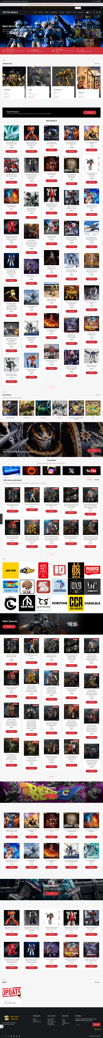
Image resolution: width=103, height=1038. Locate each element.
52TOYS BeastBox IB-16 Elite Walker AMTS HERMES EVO (31, 339)
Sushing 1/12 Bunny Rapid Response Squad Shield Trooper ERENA (71, 368)
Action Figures (7, 89)
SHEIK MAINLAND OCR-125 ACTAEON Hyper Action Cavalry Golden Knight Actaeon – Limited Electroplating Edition (11, 306)
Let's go (51, 796)
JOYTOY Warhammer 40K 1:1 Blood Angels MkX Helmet (11, 689)
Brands (40, 12)
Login (63, 1020)
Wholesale (80, 12)
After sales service (52, 1021)
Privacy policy (51, 1023)
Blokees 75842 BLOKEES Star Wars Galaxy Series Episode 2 (71, 239)
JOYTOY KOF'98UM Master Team (32, 504)
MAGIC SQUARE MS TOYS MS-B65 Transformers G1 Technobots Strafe (51, 205)
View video (94, 450)
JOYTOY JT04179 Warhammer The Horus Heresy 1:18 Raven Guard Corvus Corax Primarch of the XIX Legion (31, 243)
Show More (6, 97)
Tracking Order (65, 1023)
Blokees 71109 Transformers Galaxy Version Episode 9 (71, 336)
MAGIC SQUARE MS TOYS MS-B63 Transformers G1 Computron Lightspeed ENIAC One (11, 961)
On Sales (62, 12)
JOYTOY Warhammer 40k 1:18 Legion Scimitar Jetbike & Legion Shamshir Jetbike (71, 506)
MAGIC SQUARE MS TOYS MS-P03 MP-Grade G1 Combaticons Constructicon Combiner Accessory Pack (11, 341)
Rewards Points (51, 1024)
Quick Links (65, 1015)
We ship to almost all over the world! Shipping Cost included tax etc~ (15, 1)
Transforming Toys (58, 89)
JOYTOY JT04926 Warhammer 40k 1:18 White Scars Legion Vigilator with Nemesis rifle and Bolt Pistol (91, 657)
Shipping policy (51, 1018)
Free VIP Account (13, 112)
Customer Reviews (37, 1021)
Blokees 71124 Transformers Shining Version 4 (91, 334)
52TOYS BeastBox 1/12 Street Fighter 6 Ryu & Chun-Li (91, 207)
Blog (74, 12)
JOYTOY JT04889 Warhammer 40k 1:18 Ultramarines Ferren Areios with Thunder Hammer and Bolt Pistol (51, 690)
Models (30, 89)
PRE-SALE (68, 12)
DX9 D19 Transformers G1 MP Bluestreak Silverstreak (91, 175)
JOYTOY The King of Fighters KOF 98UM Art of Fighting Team (71, 758)
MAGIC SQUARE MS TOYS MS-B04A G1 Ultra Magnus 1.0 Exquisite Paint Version (31, 961)
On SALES (9, 36)
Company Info (36, 1015)
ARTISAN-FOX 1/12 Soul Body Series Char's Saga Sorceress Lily (91, 271)
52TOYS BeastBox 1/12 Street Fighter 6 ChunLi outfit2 (71, 144)
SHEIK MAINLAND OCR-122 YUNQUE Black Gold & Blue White (91, 239)
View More (97, 63)
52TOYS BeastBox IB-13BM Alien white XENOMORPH (71, 176)
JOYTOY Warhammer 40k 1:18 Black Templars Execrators (71, 690)
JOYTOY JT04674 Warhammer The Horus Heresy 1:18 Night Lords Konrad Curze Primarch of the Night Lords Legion (91, 728)
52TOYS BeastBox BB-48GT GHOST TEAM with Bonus (71, 271)
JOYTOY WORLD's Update (10, 1003)
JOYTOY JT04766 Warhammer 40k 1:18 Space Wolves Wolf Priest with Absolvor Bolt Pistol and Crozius (91, 693)
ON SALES (96, 479)
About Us (35, 1018)
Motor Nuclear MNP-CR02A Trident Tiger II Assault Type (31, 210)
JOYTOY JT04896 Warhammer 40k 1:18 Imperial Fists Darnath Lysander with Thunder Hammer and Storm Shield (31, 688)
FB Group (78, 7)
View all (97, 394)
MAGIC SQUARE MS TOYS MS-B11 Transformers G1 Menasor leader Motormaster (31, 929)
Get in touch (89, 112)
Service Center (51, 1015)
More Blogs (96, 982)
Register (64, 1021)
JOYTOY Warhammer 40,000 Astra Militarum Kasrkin (51, 656)
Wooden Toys (81, 92)
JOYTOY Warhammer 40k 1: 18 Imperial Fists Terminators (71, 304)
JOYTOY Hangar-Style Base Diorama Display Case (11, 656)
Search (63, 1018)
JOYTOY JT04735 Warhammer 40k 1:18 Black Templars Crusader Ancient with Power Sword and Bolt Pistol (71, 723)
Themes (46, 12)
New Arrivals (54, 12)
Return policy (50, 1020)
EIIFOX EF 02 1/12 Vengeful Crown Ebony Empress (52, 268)
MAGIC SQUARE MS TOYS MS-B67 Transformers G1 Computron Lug (31, 144)
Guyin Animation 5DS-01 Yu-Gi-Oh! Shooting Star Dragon (11, 144)
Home (35, 12)
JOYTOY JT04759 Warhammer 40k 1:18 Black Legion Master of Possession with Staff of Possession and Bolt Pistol (11, 722)
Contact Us (35, 1020)
